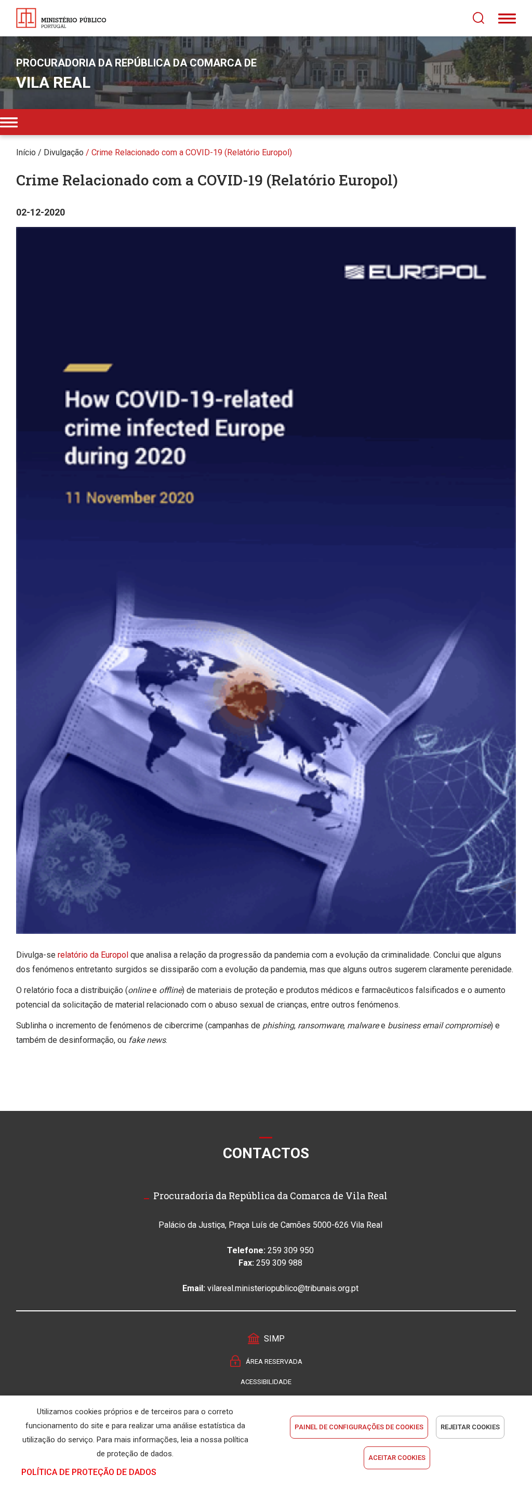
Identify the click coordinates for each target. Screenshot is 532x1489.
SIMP (274, 1339)
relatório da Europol (93, 955)
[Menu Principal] (507, 18)
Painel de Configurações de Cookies (359, 1427)
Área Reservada (274, 1361)
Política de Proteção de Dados (88, 1472)
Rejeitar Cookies (470, 1427)
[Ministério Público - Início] (61, 18)
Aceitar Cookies (396, 1457)
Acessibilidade (266, 1382)
